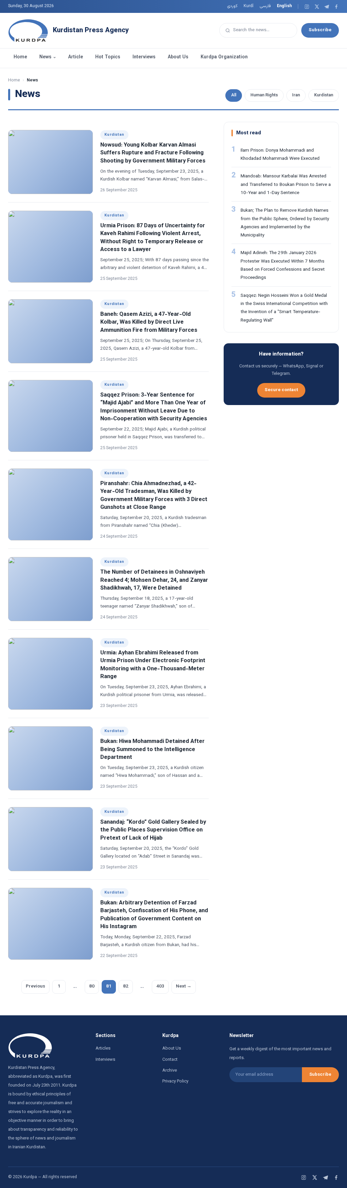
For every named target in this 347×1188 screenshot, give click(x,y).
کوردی (232, 6)
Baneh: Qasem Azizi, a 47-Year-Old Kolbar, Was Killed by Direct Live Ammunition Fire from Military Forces (148, 322)
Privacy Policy (175, 1081)
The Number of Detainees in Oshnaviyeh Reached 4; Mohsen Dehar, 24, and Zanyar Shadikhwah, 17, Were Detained (154, 580)
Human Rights (264, 95)
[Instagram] (306, 6)
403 (160, 986)
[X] (316, 6)
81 (108, 986)
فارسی (265, 6)
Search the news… (251, 30)
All (233, 95)
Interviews (144, 57)
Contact (170, 1059)
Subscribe (320, 30)
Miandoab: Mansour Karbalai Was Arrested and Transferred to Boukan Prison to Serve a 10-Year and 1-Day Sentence (286, 184)
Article (75, 57)
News (45, 57)
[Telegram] (326, 6)
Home (20, 57)
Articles (103, 1048)
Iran (296, 95)
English (284, 6)
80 (92, 986)
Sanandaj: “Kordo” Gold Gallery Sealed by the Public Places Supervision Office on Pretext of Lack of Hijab (153, 830)
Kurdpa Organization (224, 57)
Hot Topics (107, 57)
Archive (169, 1070)
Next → (183, 986)
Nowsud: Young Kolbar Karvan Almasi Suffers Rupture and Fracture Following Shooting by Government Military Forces (152, 153)
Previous (35, 986)
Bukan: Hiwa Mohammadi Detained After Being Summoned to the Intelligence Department (152, 749)
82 (125, 986)
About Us (178, 57)
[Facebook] (336, 6)
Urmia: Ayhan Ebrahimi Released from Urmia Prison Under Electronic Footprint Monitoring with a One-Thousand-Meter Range (152, 665)
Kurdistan (323, 95)
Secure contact (281, 390)
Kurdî (248, 6)
